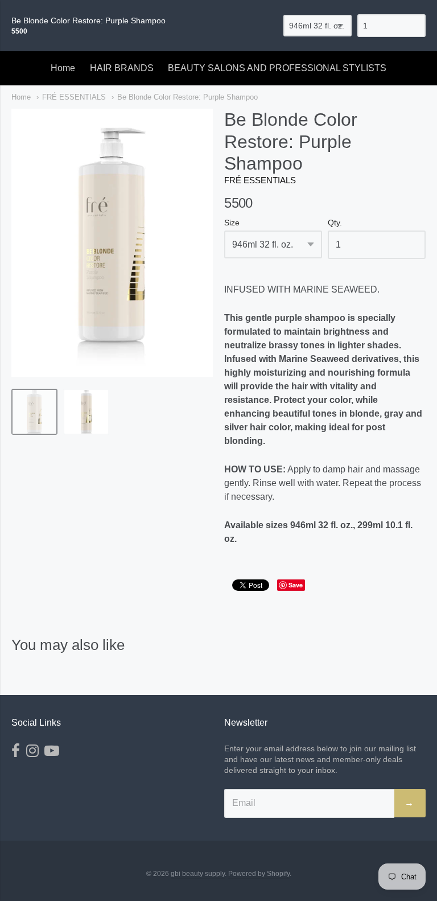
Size (232, 223)
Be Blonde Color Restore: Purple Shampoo (187, 97)
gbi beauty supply (198, 874)
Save (295, 585)
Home (63, 68)
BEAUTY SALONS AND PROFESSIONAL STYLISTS (277, 68)
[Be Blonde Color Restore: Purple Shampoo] (34, 412)
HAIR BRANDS (122, 68)
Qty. (335, 223)
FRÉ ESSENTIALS (74, 97)
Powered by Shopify (259, 874)
